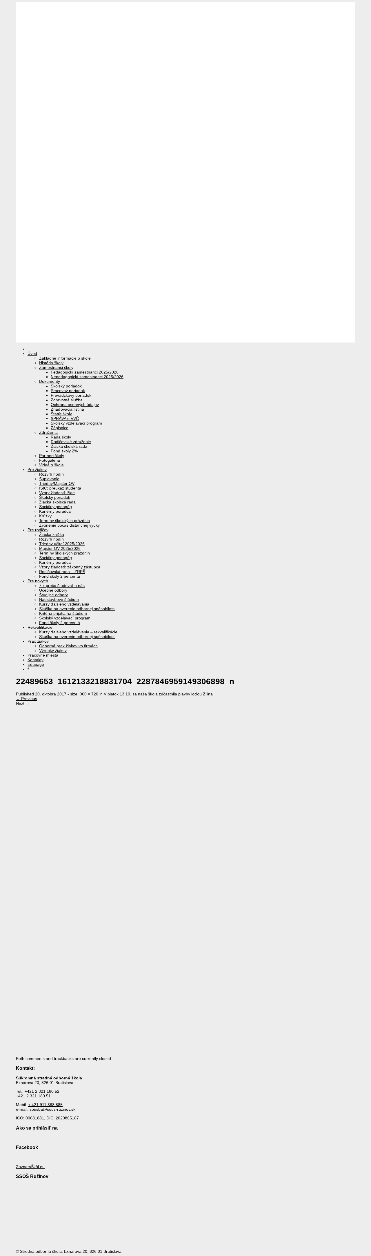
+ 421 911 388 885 (45, 1104)
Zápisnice (59, 427)
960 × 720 (89, 694)
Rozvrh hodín (51, 474)
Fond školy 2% (64, 451)
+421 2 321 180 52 (42, 1091)
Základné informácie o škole (65, 358)
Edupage (36, 664)
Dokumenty (49, 381)
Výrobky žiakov (53, 650)
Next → (23, 703)
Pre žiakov (37, 469)
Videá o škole (51, 465)
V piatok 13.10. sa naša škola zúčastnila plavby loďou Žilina (158, 694)
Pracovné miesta (43, 655)
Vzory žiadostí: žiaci (57, 492)
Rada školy (61, 437)
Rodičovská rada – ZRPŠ (62, 571)
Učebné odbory (53, 590)
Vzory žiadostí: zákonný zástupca (69, 567)
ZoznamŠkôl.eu (30, 1166)
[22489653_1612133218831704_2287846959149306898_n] (155, 913)
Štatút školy (61, 414)
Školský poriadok (66, 386)
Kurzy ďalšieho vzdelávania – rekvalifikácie (78, 632)
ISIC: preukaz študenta (60, 488)
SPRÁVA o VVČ (65, 418)
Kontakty (35, 659)
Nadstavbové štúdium (59, 599)
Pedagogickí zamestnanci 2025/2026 (85, 372)
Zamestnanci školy (56, 367)
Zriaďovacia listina (67, 409)
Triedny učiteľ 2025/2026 (62, 543)
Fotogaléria (49, 460)
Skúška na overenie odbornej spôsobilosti (77, 608)
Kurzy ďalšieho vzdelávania (64, 604)
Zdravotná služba (67, 400)
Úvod (32, 353)
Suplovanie (49, 478)
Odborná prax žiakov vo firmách (68, 646)
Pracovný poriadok (68, 390)
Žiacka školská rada (69, 446)
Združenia (48, 432)
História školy (51, 362)
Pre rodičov (38, 530)
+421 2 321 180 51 (33, 1096)
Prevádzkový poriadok (71, 395)
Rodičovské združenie (71, 441)
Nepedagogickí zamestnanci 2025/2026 (87, 376)
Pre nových (38, 581)
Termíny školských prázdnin (64, 520)
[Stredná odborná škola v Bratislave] (185, 340)
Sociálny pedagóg (55, 506)
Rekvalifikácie (40, 627)
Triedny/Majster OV (56, 483)
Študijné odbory (53, 594)
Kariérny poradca (55, 511)
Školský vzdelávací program (76, 423)
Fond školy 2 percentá (59, 576)
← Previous (26, 698)
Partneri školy (51, 455)
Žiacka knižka (51, 534)
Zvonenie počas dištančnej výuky (69, 525)
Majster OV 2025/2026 (60, 548)
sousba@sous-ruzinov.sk (52, 1109)
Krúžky (45, 516)
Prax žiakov (38, 641)
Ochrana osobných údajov (75, 404)
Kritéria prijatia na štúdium (63, 613)
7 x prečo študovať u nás (62, 585)
